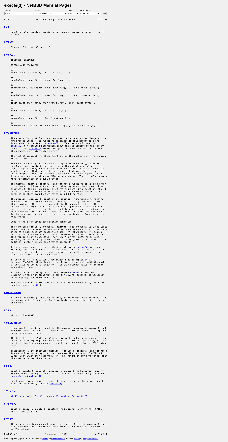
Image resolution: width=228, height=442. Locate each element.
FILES (7, 310)
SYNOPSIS (9, 55)
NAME (7, 27)
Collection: (85, 11)
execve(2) (54, 143)
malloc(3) (35, 376)
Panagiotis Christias (90, 439)
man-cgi (77, 439)
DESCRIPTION (11, 133)
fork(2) (39, 396)
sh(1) (14, 396)
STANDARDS (10, 404)
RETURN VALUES (12, 292)
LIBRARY (8, 42)
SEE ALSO (9, 391)
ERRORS (8, 366)
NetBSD (45, 439)
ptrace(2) (34, 285)
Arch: (71, 11)
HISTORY (8, 419)
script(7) (35, 148)
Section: (39, 11)
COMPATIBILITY (12, 323)
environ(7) (67, 396)
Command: (9, 11)
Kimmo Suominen (58, 439)
